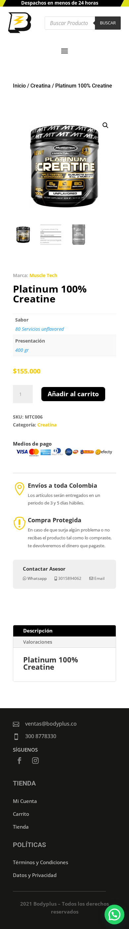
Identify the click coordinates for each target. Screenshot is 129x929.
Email (99, 578)
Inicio (19, 86)
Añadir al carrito (73, 394)
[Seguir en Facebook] (19, 760)
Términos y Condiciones (40, 862)
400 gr (22, 350)
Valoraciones (37, 642)
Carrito (21, 814)
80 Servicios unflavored (39, 329)
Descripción (38, 630)
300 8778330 (40, 736)
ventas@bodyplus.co (51, 723)
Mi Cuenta (25, 801)
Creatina (40, 86)
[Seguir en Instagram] (35, 760)
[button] (105, 125)
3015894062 (69, 578)
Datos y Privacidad (35, 875)
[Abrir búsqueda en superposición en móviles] (83, 23)
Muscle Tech (43, 275)
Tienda (21, 826)
